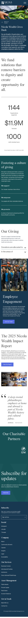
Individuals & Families (7, 569)
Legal (2, 554)
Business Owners (6, 566)
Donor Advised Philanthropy (8, 575)
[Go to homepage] (6, 2)
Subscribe (5, 492)
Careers (3, 547)
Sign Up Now (5, 517)
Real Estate (4, 590)
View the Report (7, 364)
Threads (3, 532)
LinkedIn (3, 529)
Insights (3, 550)
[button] (25, 3)
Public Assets (4, 584)
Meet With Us (4, 603)
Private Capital (5, 587)
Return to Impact (6, 22)
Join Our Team (9, 321)
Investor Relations (6, 593)
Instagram (4, 526)
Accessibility (4, 557)
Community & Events (6, 544)
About (2, 541)
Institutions (4, 572)
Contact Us (4, 606)
